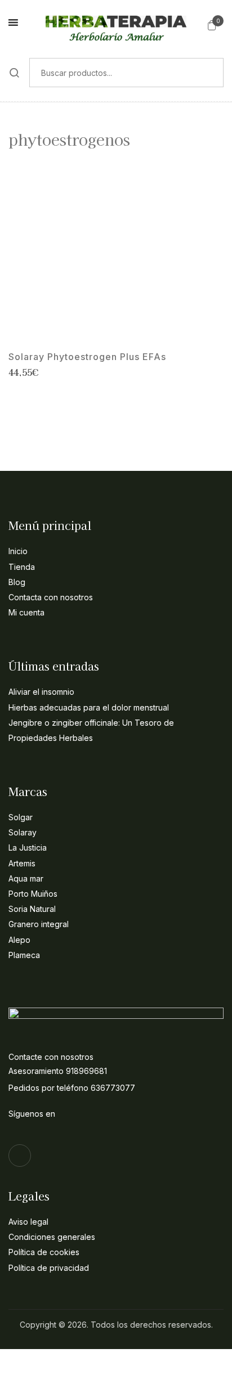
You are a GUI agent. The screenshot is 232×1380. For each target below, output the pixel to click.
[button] (212, 24)
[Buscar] (14, 72)
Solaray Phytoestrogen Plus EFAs (87, 357)
